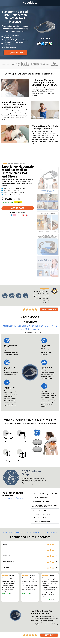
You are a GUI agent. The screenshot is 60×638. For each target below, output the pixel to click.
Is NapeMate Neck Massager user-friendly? (45, 494)
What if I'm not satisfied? (40, 510)
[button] (18, 202)
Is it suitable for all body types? (41, 501)
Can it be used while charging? (41, 521)
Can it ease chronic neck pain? (41, 497)
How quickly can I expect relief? (41, 514)
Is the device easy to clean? (40, 518)
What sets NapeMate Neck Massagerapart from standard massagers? (44, 505)
